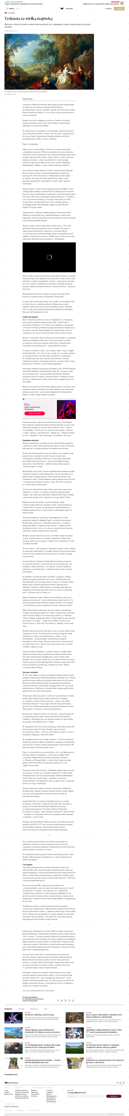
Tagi (45, 1009)
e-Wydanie (108, 8)
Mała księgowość (52, 1096)
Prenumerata (35, 1094)
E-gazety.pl (50, 1092)
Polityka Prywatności (21, 1090)
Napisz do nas (8, 1094)
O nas (6, 1090)
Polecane (21, 1009)
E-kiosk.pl (49, 1090)
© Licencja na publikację (30, 997)
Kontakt (6, 1092)
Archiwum (34, 1096)
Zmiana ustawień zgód (22, 1092)
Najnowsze (34, 1009)
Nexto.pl (49, 1094)
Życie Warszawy (51, 1101)
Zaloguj (119, 8)
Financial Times (28, 99)
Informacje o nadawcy (21, 1096)
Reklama (33, 1090)
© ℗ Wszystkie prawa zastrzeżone (33, 999)
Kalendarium (19, 1110)
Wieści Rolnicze (51, 1100)
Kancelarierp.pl (51, 1098)
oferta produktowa (33, 1110)
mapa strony (8, 1110)
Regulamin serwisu (20, 1094)
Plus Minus (69, 9)
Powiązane (8, 1009)
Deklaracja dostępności (22, 1098)
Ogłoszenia (34, 1092)
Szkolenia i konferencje (11, 1106)
